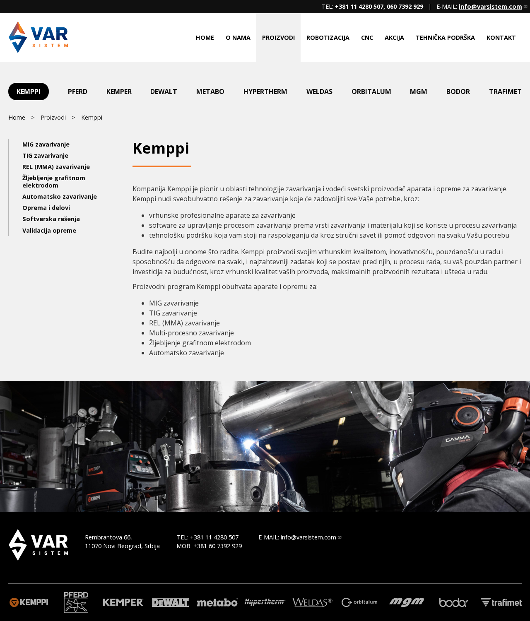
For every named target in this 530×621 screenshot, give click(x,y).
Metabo (210, 91)
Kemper (119, 91)
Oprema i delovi (46, 208)
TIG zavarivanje (45, 155)
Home (205, 37)
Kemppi (29, 91)
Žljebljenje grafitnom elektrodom (53, 181)
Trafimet (505, 91)
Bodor (458, 91)
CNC (367, 37)
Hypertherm (265, 91)
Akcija (394, 37)
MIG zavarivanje (46, 144)
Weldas (319, 91)
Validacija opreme (49, 230)
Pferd (77, 91)
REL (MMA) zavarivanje (56, 167)
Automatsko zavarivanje (59, 196)
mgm (418, 91)
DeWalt (163, 91)
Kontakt (501, 37)
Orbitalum (371, 91)
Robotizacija (327, 37)
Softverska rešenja (51, 219)
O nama (238, 37)
